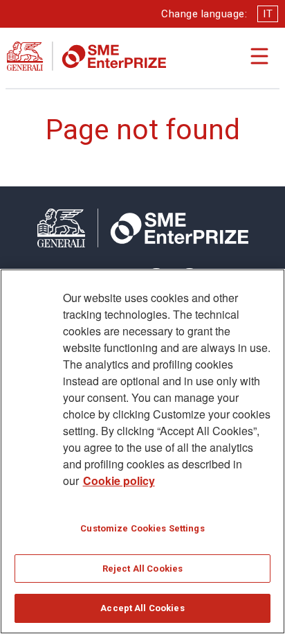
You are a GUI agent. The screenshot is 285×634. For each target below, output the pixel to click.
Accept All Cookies (142, 608)
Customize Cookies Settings (142, 528)
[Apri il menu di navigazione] (259, 56)
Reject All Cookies (142, 568)
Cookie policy (119, 480)
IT (268, 14)
